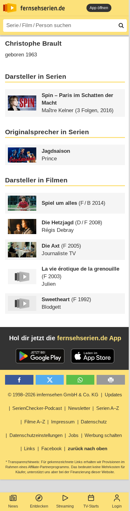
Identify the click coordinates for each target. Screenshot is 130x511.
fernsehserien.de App (89, 338)
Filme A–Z (34, 421)
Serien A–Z (107, 408)
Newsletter (79, 408)
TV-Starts (91, 506)
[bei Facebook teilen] (19, 380)
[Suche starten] (121, 25)
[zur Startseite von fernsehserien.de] (9, 8)
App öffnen (99, 8)
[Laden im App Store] (93, 356)
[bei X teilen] (50, 380)
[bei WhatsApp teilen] (80, 380)
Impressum (63, 421)
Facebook (51, 448)
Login (117, 506)
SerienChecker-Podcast (37, 408)
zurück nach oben (87, 448)
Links (29, 448)
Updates (113, 394)
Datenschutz (94, 421)
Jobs (73, 435)
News (13, 506)
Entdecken (39, 506)
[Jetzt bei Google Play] (40, 356)
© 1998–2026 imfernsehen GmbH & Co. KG (53, 394)
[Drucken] (111, 380)
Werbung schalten (103, 435)
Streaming (65, 506)
